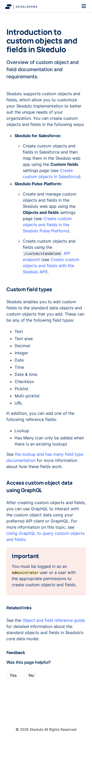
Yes (13, 675)
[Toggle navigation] (84, 6)
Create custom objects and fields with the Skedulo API (51, 265)
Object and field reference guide (53, 620)
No (31, 675)
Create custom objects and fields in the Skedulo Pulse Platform (47, 224)
